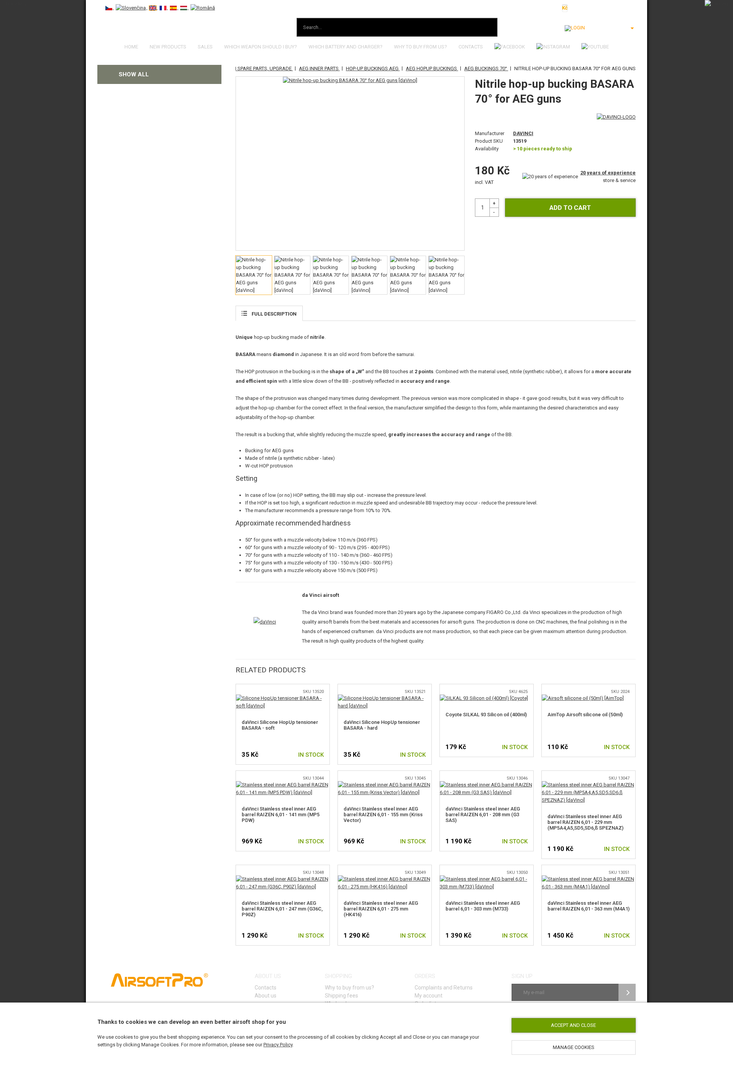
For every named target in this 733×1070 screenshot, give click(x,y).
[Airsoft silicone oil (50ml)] (583, 698)
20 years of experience (608, 173)
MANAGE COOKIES (573, 1047)
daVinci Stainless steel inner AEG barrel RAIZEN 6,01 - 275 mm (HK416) (381, 908)
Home (131, 47)
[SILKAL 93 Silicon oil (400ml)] (484, 698)
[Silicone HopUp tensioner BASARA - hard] (384, 698)
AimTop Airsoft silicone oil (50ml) (585, 714)
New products (168, 47)
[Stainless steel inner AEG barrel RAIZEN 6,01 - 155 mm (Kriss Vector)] (384, 785)
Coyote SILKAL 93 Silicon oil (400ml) (486, 714)
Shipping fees (341, 996)
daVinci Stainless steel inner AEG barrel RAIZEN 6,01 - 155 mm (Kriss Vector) (383, 814)
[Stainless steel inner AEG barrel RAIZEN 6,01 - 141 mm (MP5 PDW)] (282, 785)
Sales (205, 47)
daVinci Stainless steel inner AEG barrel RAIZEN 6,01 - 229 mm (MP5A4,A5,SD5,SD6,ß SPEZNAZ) (585, 822)
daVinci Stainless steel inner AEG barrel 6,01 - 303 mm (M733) (483, 906)
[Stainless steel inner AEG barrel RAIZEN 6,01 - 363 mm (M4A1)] (588, 879)
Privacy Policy (277, 1044)
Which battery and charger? (345, 47)
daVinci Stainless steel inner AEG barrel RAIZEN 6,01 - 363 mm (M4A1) (588, 906)
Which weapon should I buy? (260, 47)
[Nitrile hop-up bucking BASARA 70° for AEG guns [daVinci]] (350, 80)
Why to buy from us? (420, 47)
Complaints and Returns (444, 988)
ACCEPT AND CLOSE (573, 1025)
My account (428, 996)
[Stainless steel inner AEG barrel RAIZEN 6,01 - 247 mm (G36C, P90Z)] (282, 879)
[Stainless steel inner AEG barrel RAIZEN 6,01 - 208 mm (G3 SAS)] (486, 785)
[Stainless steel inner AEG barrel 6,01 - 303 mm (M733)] (486, 879)
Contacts (471, 47)
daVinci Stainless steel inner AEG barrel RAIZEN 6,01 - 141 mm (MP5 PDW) (281, 814)
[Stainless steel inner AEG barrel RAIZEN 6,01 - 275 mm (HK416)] (384, 879)
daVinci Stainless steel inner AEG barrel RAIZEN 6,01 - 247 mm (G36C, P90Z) (282, 908)
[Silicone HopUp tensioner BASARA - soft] (282, 698)
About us (265, 996)
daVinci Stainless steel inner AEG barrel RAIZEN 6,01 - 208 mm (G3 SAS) (483, 814)
